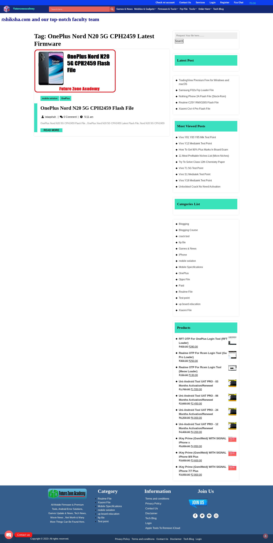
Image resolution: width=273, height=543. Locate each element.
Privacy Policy (122, 539)
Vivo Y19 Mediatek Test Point (195, 180)
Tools (192, 9)
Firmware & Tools (167, 9)
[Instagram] (216, 515)
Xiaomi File (185, 310)
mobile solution (50, 98)
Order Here (204, 9)
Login (212, 2)
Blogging (184, 224)
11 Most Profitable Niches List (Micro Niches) (204, 155)
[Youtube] (209, 515)
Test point (184, 298)
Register (224, 2)
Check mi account (165, 2)
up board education (189, 304)
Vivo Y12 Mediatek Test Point (195, 143)
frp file (182, 242)
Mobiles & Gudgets (144, 9)
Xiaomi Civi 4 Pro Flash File (194, 108)
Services (200, 2)
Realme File (186, 291)
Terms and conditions (143, 539)
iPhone (183, 254)
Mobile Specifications (191, 267)
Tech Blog (218, 9)
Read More (49, 130)
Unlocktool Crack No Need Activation (199, 186)
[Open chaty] (9, 535)
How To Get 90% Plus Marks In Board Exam (203, 149)
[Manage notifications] (265, 536)
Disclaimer (176, 539)
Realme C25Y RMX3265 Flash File (199, 102)
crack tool (184, 236)
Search (179, 41)
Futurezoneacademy (24, 8)
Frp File (184, 9)
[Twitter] (202, 515)
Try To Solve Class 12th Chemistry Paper (202, 162)
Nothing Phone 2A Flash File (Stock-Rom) (202, 96)
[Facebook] (195, 515)
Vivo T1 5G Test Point (191, 168)
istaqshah (50, 117)
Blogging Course (188, 230)
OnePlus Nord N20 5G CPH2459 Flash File (87, 108)
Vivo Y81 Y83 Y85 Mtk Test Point (197, 137)
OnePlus (65, 98)
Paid (181, 285)
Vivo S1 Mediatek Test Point (194, 174)
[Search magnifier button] (112, 9)
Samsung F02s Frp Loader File (196, 90)
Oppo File (184, 279)
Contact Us (185, 2)
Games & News (124, 9)
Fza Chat (238, 2)
